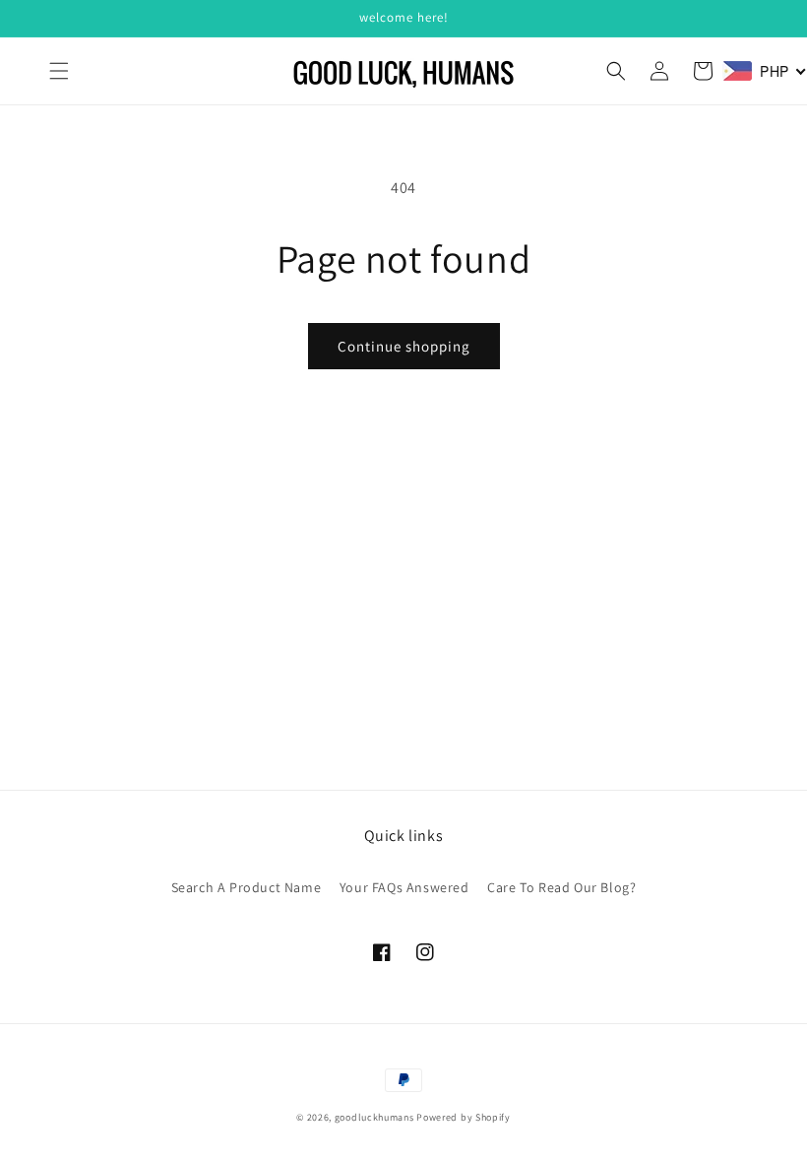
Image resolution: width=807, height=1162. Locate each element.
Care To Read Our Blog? (561, 887)
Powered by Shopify (463, 1117)
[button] (59, 71)
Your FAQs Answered (404, 887)
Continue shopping (404, 346)
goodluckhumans (374, 1117)
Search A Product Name (246, 887)
